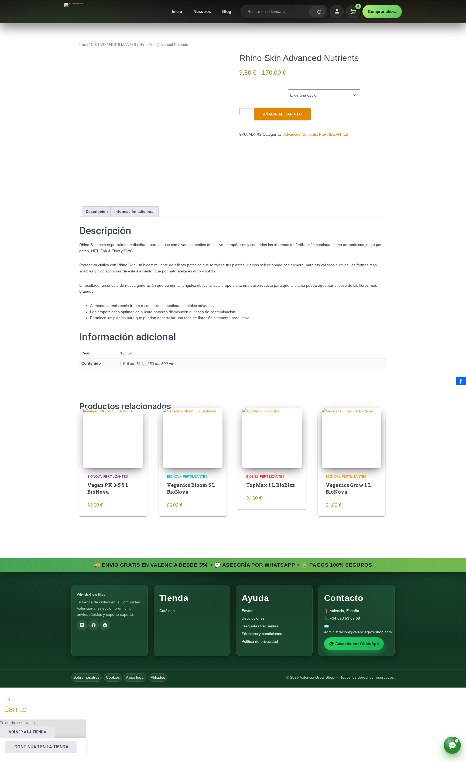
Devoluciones (253, 618)
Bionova (94, 477)
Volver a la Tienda (27, 732)
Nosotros (202, 11)
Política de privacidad (260, 641)
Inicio (177, 11)
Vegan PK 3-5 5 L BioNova (108, 488)
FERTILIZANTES (122, 45)
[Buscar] (317, 11)
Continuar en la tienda (41, 746)
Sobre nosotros (86, 677)
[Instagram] (82, 625)
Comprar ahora (382, 11)
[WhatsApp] (105, 625)
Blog (226, 11)
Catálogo (167, 611)
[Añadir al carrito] (133, 508)
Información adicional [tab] (134, 211)
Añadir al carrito (282, 114)
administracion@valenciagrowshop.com (358, 632)
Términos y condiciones (262, 633)
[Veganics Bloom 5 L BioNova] (192, 438)
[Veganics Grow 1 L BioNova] (351, 438)
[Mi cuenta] (337, 11)
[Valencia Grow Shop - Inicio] (76, 11)
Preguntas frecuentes (260, 626)
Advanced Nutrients (300, 134)
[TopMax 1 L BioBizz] (272, 438)
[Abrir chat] (452, 745)
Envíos (247, 611)
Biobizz (252, 477)
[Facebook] (93, 625)
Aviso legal (135, 677)
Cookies (113, 677)
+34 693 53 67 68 (345, 618)
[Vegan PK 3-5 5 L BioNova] (113, 438)
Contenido (253, 90)
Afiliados (158, 677)
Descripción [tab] (97, 211)
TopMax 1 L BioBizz (270, 485)
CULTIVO (98, 45)
